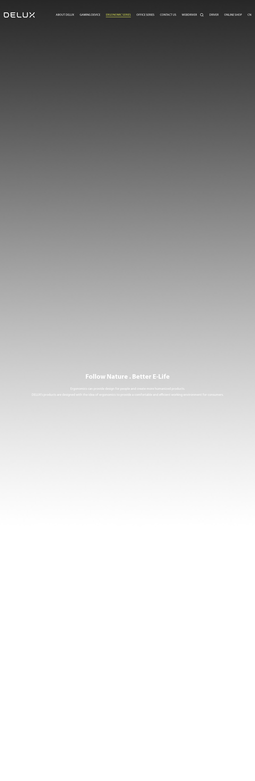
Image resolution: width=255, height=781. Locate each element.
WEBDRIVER (189, 14)
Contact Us (168, 14)
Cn (249, 14)
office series (145, 14)
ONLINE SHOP (233, 14)
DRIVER (214, 14)
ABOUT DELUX (65, 14)
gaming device (90, 14)
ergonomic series (118, 14)
